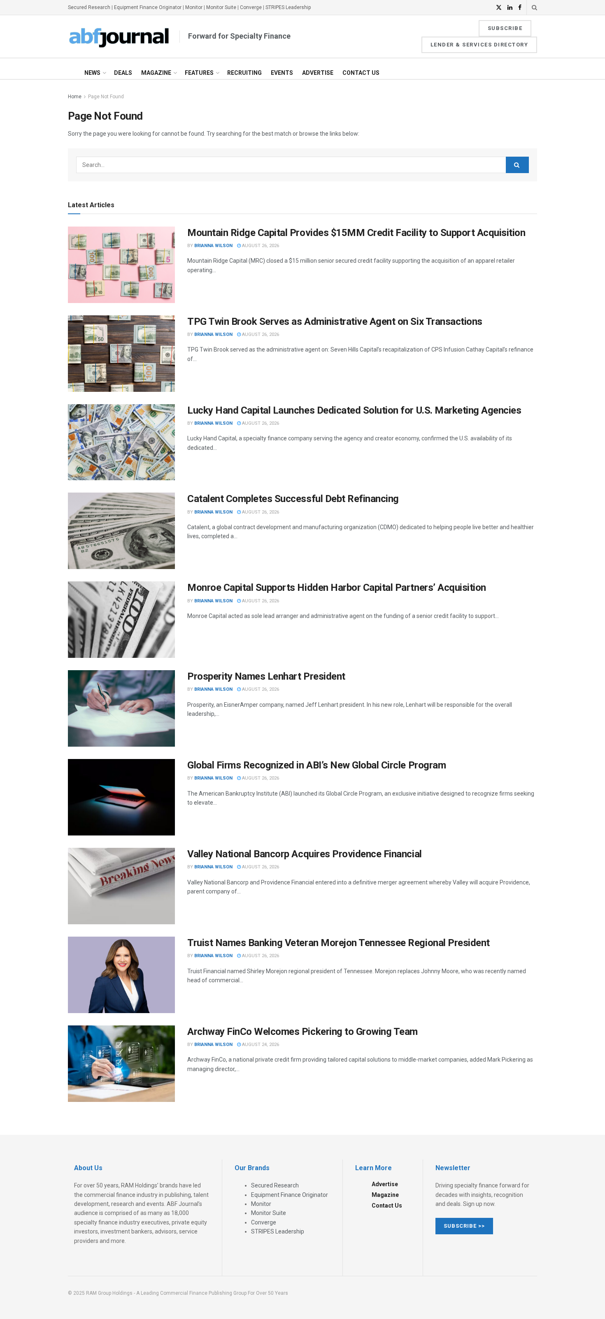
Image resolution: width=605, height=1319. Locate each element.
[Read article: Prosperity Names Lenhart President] (121, 708)
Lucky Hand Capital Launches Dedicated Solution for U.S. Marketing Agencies (354, 410)
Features (199, 72)
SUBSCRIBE (505, 28)
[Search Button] (534, 7)
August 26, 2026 (260, 245)
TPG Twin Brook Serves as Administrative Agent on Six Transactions (334, 321)
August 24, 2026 (260, 1044)
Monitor (193, 7)
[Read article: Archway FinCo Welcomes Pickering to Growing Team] (121, 1063)
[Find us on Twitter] (499, 7)
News (92, 72)
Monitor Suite (221, 7)
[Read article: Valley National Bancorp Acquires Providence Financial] (121, 886)
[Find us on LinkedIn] (509, 7)
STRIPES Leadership (288, 7)
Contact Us (360, 72)
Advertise (317, 72)
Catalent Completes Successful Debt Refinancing (293, 498)
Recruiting (244, 72)
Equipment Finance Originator (148, 7)
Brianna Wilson (213, 245)
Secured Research (89, 7)
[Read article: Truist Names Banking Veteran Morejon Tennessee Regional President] (121, 975)
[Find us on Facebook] (519, 7)
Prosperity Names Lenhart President (266, 676)
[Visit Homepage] (119, 37)
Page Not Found (106, 97)
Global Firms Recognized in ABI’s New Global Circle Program (316, 765)
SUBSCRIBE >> (464, 1226)
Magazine (156, 72)
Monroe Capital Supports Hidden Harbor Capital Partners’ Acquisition (336, 587)
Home (74, 97)
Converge (251, 7)
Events (282, 72)
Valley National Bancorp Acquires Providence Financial (304, 854)
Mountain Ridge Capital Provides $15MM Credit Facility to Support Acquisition (356, 232)
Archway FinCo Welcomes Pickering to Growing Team (302, 1031)
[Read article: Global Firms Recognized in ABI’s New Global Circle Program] (121, 797)
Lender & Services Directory (479, 45)
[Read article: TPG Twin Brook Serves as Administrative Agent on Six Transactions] (121, 353)
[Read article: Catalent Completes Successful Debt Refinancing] (121, 531)
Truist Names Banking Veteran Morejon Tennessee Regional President (338, 943)
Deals (123, 72)
